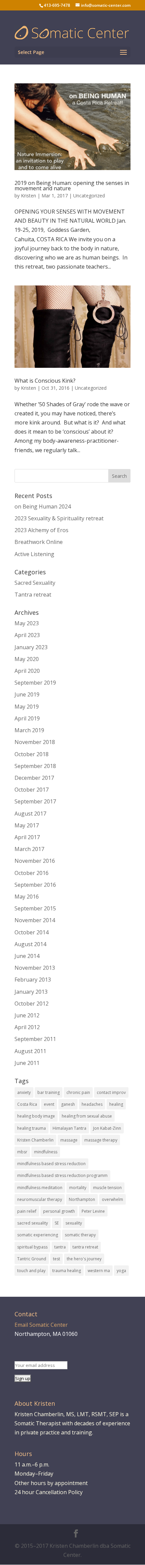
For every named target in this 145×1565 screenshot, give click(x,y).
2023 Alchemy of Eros (41, 530)
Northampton (82, 1199)
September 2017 (35, 801)
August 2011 (30, 1051)
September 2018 (35, 766)
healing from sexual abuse (87, 1116)
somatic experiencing (37, 1235)
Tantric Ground (31, 1259)
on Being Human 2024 (42, 506)
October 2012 (31, 1003)
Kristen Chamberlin (35, 1140)
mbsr (22, 1152)
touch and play (31, 1270)
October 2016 (31, 873)
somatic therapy (80, 1235)
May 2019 (26, 706)
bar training (48, 1092)
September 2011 (35, 1039)
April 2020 (27, 671)
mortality (77, 1187)
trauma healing (66, 1270)
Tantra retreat (32, 594)
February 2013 (32, 979)
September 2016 (35, 884)
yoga (121, 1270)
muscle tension (107, 1187)
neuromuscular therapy (39, 1199)
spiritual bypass (32, 1247)
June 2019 (26, 694)
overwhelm (112, 1199)
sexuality (73, 1223)
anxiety (24, 1092)
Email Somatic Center (41, 1324)
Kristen (28, 195)
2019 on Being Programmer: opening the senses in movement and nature (71, 185)
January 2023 (31, 647)
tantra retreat (85, 1247)
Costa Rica (27, 1104)
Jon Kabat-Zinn (107, 1128)
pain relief (26, 1211)
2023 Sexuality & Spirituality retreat (59, 518)
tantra (60, 1247)
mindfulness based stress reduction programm (62, 1175)
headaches (92, 1104)
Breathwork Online (38, 542)
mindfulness (45, 1152)
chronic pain (78, 1092)
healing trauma (31, 1128)
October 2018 (31, 754)
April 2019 (27, 718)
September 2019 (35, 682)
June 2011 (26, 1063)
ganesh (68, 1104)
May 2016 (26, 896)
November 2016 (34, 860)
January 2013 (31, 991)
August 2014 (30, 944)
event (49, 1104)
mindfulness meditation (39, 1187)
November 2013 (34, 967)
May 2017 (26, 825)
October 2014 (31, 932)
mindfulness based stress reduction (51, 1163)
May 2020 (26, 659)
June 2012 (26, 1015)
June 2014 (26, 956)
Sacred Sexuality (34, 582)
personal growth (59, 1211)
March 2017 (29, 849)
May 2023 (26, 623)
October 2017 (31, 789)
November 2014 (34, 920)
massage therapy (100, 1140)
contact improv (111, 1092)
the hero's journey (84, 1259)
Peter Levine (93, 1211)
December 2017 (34, 777)
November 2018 (34, 742)
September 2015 (35, 908)
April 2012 (27, 1027)
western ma (99, 1270)
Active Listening (34, 554)
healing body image (36, 1116)
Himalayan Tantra (69, 1128)
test (56, 1259)
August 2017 (30, 813)
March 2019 (29, 730)
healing (116, 1104)
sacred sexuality (32, 1223)
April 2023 (27, 635)
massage (69, 1140)
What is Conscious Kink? (45, 380)
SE (57, 1223)
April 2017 (27, 837)
